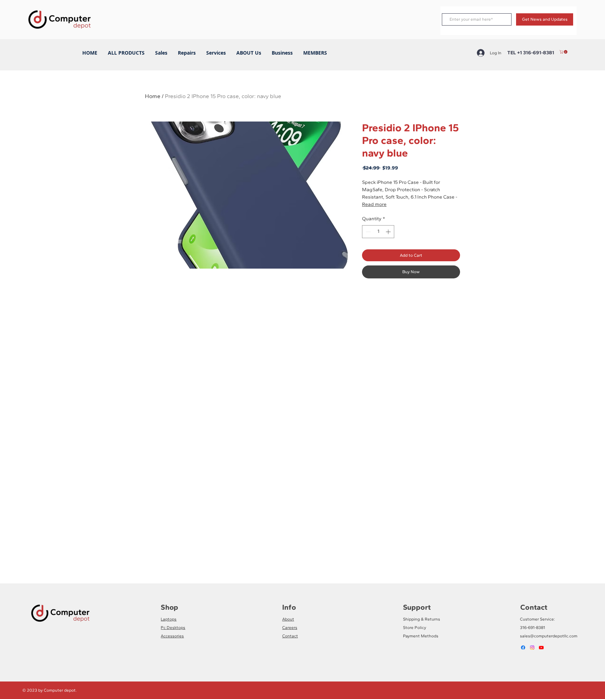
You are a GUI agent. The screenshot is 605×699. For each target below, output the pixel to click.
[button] (563, 52)
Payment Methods (420, 636)
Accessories (172, 636)
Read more (374, 204)
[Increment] (388, 232)
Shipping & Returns (421, 619)
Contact (290, 636)
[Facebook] (523, 647)
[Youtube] (541, 647)
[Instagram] (532, 647)
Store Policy (414, 627)
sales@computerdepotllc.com (548, 636)
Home (152, 96)
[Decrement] (367, 232)
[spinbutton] (378, 232)
